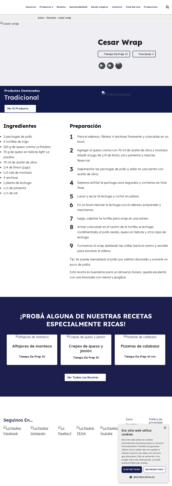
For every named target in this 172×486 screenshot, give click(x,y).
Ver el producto (17, 108)
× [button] (165, 428)
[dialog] (143, 453)
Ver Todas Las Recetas (82, 377)
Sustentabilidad (78, 7)
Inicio (129, 419)
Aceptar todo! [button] (131, 469)
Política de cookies (139, 462)
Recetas (61, 7)
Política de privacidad (155, 421)
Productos (45, 7)
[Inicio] (17, 2)
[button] (143, 477)
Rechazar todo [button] (154, 469)
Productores (151, 7)
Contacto (117, 7)
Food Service (133, 7)
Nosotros (31, 7)
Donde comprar (99, 7)
